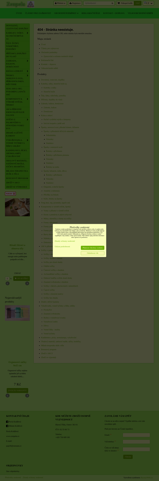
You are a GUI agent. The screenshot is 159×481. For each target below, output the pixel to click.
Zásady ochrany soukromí (65, 241)
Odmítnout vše (92, 253)
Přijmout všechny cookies (93, 248)
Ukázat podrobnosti (62, 247)
